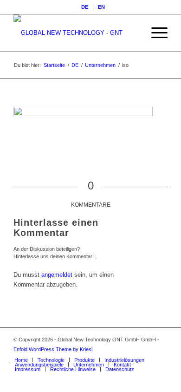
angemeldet (56, 274)
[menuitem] (85, 7)
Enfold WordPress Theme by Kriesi (52, 349)
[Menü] (155, 33)
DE (84, 7)
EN (101, 7)
